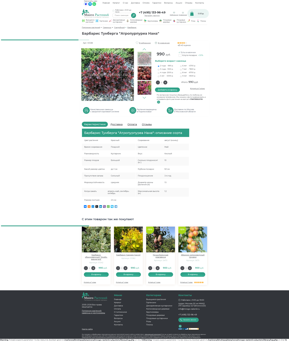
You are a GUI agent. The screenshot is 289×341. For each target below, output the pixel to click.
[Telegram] (90, 5)
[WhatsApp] (94, 5)
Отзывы (188, 3)
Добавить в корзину (167, 90)
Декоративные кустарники (159, 306)
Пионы (149, 325)
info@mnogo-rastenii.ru (189, 309)
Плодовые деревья (155, 315)
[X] (96, 206)
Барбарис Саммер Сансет (128, 255)
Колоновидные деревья (157, 309)
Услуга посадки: (192, 55)
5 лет (166, 76)
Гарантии (156, 3)
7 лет (189, 69)
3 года (166, 69)
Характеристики (95, 124)
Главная (106, 3)
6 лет (189, 66)
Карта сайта (87, 329)
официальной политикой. (153, 334)
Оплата (146, 3)
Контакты (199, 3)
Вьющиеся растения (156, 299)
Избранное (174, 15)
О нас (125, 3)
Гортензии (151, 302)
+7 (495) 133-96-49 (152, 12)
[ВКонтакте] (85, 206)
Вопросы (168, 3)
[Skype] (112, 206)
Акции (179, 3)
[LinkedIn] (100, 206)
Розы (148, 321)
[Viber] (104, 206)
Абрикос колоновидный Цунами (193, 256)
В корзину (96, 274)
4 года (166, 72)
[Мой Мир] (93, 206)
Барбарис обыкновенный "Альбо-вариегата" (96, 257)
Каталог (116, 3)
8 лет (189, 72)
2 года (166, 66)
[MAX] (86, 5)
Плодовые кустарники (157, 318)
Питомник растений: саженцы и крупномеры (93, 312)
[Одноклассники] (89, 206)
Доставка (135, 3)
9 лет (189, 76)
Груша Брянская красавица (160, 256)
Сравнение (183, 15)
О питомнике (120, 312)
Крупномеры (152, 312)
